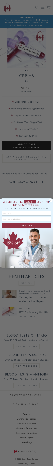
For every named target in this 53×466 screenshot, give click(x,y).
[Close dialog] (50, 200)
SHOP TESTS (26, 225)
